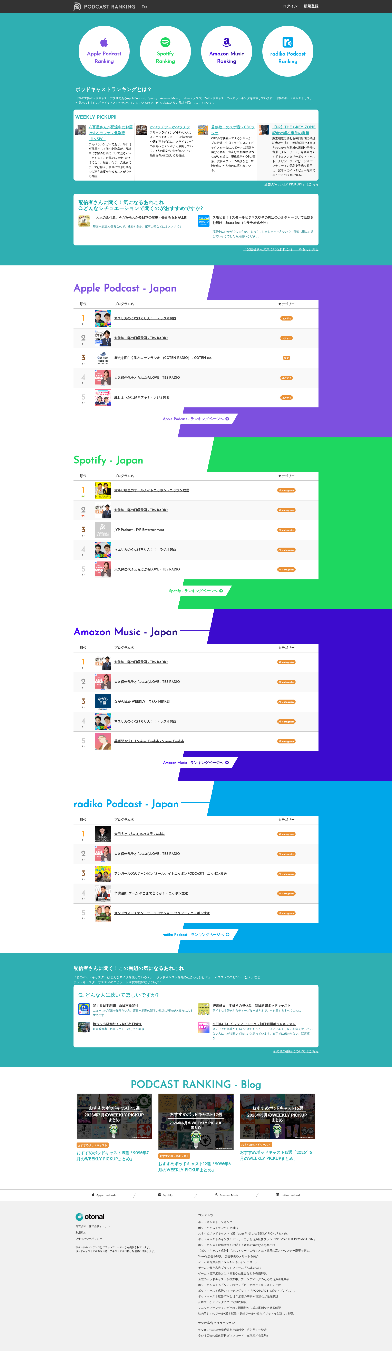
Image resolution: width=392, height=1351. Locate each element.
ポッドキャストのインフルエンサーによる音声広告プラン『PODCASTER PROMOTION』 (257, 1239)
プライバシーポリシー (89, 1239)
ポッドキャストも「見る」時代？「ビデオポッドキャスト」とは (239, 1285)
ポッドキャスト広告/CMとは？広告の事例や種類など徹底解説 (238, 1296)
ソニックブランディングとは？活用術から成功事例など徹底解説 (239, 1308)
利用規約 (81, 1232)
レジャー (286, 338)
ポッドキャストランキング (215, 1222)
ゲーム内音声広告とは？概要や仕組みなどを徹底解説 (232, 1273)
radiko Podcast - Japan (126, 804)
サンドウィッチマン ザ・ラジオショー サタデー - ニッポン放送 (162, 913)
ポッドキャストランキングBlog (218, 1228)
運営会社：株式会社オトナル (93, 1226)
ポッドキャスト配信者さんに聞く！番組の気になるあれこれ (236, 1245)
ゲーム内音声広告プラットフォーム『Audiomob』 (230, 1268)
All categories (286, 662)
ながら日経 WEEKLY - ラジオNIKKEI (142, 701)
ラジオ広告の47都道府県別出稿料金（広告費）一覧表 (232, 1330)
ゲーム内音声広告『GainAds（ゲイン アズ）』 (228, 1262)
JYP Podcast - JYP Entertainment (139, 530)
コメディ (286, 318)
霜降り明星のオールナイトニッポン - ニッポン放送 (151, 490)
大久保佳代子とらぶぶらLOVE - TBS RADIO (147, 377)
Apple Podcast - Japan (125, 289)
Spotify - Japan (108, 461)
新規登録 (311, 6)
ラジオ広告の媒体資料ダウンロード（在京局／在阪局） (234, 1335)
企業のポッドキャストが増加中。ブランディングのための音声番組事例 (244, 1279)
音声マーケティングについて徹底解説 (222, 1302)
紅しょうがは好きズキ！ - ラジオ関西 (142, 397)
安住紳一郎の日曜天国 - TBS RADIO (141, 338)
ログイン (290, 6)
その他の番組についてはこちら (295, 1051)
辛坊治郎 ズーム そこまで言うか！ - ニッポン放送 (151, 893)
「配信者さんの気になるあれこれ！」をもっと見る (280, 249)
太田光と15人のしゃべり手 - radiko (139, 834)
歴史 (286, 358)
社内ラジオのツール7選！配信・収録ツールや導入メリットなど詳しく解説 (246, 1313)
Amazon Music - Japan (126, 632)
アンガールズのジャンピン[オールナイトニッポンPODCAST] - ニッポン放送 (170, 873)
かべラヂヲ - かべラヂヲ (170, 127)
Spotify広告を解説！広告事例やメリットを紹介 (228, 1256)
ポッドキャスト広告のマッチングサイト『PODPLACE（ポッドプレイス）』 (247, 1290)
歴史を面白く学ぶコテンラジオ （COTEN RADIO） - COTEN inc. (163, 358)
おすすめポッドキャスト (92, 1145)
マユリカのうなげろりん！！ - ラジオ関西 (145, 318)
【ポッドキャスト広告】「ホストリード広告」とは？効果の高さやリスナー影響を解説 (254, 1250)
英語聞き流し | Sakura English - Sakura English (149, 741)
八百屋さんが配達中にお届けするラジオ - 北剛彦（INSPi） (111, 133)
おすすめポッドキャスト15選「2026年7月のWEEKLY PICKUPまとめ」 (244, 1233)
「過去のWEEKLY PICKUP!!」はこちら (289, 184)
